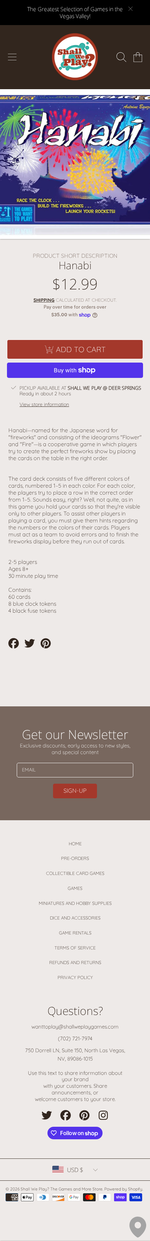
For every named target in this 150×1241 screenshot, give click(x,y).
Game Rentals (75, 933)
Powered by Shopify (123, 1189)
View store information (44, 405)
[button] (12, 57)
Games (75, 888)
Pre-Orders (75, 858)
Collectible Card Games (75, 873)
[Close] (130, 8)
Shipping (43, 300)
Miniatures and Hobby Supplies (75, 903)
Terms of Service (75, 948)
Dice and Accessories (75, 918)
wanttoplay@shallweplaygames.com (75, 1026)
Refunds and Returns (75, 962)
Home (75, 843)
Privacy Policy (75, 977)
